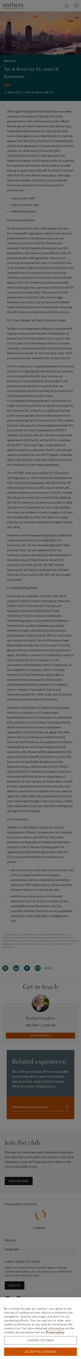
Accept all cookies (40, 1351)
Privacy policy (55, 1332)
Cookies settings (40, 1340)
